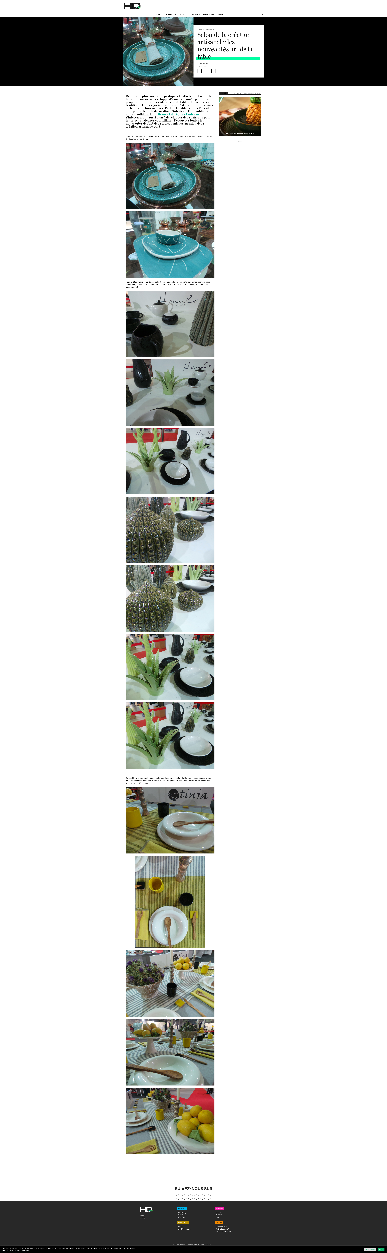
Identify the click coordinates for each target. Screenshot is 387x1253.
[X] (204, 71)
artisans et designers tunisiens (177, 114)
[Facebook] (200, 71)
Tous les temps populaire (252, 93)
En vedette (237, 93)
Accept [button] (381, 1249)
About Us (143, 1215)
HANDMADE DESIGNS (206, 30)
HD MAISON (182, 1208)
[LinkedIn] (196, 1197)
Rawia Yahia (205, 63)
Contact (142, 1218)
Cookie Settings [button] (370, 1249)
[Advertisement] (196, 5)
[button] (262, 14)
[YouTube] (202, 1197)
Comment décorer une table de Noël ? (240, 133)
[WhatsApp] (213, 71)
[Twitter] (208, 1197)
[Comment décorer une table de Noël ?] (240, 116)
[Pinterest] (209, 71)
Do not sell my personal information (16, 1251)
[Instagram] (190, 1197)
